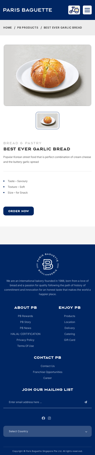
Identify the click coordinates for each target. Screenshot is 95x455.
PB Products (27, 27)
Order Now (18, 211)
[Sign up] (85, 402)
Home (7, 27)
